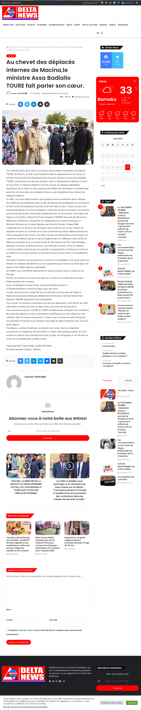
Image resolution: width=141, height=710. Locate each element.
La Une (19, 47)
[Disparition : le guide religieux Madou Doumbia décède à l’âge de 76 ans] (76, 528)
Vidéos (112, 25)
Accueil (11, 47)
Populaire (107, 380)
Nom (9, 609)
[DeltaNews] (20, 13)
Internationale (56, 25)
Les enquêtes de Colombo (126, 478)
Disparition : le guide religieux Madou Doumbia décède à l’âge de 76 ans (76, 541)
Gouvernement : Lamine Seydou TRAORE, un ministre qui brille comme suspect (126, 312)
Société (31, 25)
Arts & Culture (89, 25)
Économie (42, 25)
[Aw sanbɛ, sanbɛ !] (108, 394)
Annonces (123, 25)
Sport (77, 25)
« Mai (102, 185)
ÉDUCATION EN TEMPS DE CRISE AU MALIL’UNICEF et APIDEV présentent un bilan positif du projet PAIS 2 (126, 289)
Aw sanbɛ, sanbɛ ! (126, 392)
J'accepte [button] (132, 703)
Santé (69, 25)
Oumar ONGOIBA (18, 93)
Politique (20, 25)
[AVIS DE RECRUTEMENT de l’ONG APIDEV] (108, 272)
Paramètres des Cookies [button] (111, 703)
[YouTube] (60, 681)
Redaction (8, 25)
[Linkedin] (57, 681)
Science (103, 25)
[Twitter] (54, 681)
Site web (53, 620)
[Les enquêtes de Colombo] (108, 481)
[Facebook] (50, 681)
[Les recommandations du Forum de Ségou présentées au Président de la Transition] (108, 248)
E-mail (9, 620)
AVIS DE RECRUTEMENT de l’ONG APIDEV (126, 271)
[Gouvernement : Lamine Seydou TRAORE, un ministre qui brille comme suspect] (108, 309)
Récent (128, 380)
